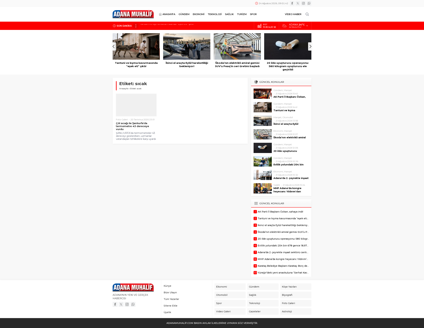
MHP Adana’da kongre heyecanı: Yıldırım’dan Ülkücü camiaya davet (287, 191)
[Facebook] (292, 3)
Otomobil (287, 117)
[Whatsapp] (309, 3)
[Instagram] (303, 3)
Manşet (288, 90)
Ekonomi (278, 131)
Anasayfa (123, 88)
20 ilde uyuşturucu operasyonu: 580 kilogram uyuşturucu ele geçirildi (288, 66)
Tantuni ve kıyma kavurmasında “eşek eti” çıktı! (136, 64)
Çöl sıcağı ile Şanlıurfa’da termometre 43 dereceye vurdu (132, 126)
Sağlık (276, 185)
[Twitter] (297, 3)
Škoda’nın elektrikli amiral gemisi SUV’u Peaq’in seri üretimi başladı (237, 64)
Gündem (278, 90)
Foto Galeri (122, 119)
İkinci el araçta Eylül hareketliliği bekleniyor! (164, 25)
